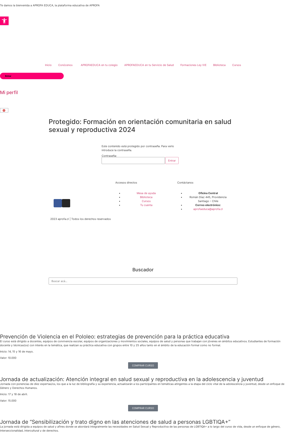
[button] (4, 21)
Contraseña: (109, 155)
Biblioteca (219, 65)
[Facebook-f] (58, 203)
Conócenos (65, 65)
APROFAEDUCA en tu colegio (99, 65)
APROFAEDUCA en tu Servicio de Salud (149, 65)
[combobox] (143, 281)
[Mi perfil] (4, 83)
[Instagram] (66, 203)
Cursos (236, 65)
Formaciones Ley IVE (193, 65)
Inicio (48, 65)
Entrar (8, 76)
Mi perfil (9, 92)
